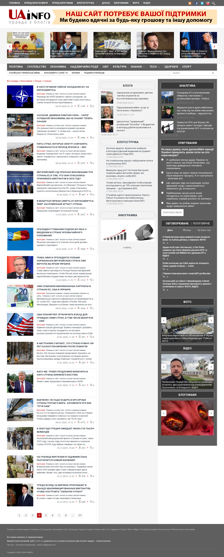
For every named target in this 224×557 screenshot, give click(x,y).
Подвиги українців (94, 73)
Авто (104, 529)
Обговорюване (177, 223)
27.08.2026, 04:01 (114, 157)
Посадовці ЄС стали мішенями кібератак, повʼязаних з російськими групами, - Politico (193, 95)
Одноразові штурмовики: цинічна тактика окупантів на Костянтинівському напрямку (135, 95)
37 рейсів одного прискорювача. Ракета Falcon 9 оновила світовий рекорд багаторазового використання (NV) (127, 198)
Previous (8, 46)
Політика (16, 66)
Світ (106, 66)
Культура (120, 66)
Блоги (127, 85)
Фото (136, 3)
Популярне (201, 223)
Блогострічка (84, 3)
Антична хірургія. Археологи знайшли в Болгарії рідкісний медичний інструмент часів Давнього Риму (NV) (128, 151)
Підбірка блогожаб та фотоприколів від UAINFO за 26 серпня (23, 53)
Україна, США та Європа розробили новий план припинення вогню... (194, 53)
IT (108, 529)
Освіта (97, 529)
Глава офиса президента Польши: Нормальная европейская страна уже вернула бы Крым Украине (61, 260)
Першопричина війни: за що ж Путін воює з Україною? (133, 109)
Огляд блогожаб (62, 3)
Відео (146, 3)
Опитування (187, 143)
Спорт (186, 66)
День (170, 230)
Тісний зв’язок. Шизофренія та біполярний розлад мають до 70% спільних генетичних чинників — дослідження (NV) (129, 185)
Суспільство (36, 66)
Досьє (106, 3)
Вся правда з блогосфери (19, 81)
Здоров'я (171, 66)
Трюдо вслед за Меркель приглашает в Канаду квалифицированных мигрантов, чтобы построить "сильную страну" (64, 488)
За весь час (204, 230)
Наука (82, 529)
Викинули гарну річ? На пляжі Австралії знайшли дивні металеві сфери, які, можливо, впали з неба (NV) (127, 173)
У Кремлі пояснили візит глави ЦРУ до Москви (186, 273)
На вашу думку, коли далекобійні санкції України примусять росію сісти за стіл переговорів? (187, 152)
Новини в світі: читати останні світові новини (66, 94)
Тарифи (76, 73)
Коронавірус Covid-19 (55, 73)
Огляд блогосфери (36, 3)
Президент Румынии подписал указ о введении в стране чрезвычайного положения (61, 232)
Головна (14, 3)
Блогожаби (121, 3)
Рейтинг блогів (177, 529)
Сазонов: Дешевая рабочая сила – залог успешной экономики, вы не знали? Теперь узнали (65, 118)
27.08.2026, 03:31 (114, 166)
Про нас (10, 545)
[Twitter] (201, 4)
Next (215, 46)
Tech (152, 67)
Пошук (38, 81)
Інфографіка (127, 215)
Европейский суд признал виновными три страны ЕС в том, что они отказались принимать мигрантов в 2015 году (65, 175)
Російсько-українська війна (24, 73)
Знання (135, 67)
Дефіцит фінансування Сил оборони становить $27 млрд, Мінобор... (154, 53)
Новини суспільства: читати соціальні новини (66, 125)
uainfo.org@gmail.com (46, 545)
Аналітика (187, 85)
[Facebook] (195, 4)
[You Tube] (207, 4)
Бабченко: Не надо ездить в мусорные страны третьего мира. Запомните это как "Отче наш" (64, 403)
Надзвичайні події (84, 66)
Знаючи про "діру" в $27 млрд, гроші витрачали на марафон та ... (111, 53)
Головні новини (22, 529)
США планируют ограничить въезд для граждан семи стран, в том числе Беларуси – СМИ (65, 317)
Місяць (187, 230)
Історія (89, 529)
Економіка (58, 66)
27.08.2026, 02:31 (114, 191)
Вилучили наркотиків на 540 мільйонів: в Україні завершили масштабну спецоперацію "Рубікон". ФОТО (187, 338)
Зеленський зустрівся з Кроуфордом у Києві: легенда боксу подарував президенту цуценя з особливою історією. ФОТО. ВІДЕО (187, 284)
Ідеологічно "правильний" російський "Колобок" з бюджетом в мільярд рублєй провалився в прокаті (135, 126)
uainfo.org (39, 541)
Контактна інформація (25, 545)
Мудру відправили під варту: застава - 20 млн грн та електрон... (67, 53)
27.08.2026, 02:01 (114, 203)
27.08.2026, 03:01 (114, 179)
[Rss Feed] (189, 4)
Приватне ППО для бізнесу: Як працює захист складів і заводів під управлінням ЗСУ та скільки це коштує (195, 127)
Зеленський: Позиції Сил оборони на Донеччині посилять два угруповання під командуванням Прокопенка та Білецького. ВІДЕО (187, 385)
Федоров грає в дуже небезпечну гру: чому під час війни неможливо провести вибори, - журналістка (195, 110)
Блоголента (164, 529)
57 (80, 515)
